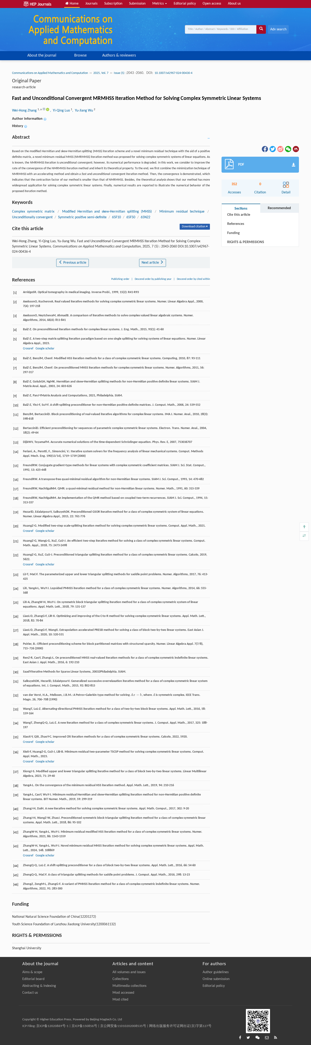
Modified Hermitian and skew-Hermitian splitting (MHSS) (107, 211)
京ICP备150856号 (84, 1026)
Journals (91, 3)
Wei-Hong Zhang (25, 110)
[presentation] (136, 695)
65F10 (116, 217)
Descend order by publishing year (153, 279)
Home (74, 3)
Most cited (120, 999)
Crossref (28, 348)
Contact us (30, 993)
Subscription (113, 3)
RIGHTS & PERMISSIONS (245, 242)
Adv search (278, 29)
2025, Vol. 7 (100, 73)
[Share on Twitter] (272, 149)
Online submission (216, 979)
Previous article (74, 263)
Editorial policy (185, 3)
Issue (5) (119, 73)
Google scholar (45, 348)
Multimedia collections (129, 986)
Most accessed (123, 993)
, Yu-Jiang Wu (83, 110)
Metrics (158, 3)
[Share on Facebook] (264, 149)
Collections (120, 979)
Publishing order (120, 279)
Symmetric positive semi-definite (82, 217)
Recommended (279, 208)
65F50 (130, 217)
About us (234, 3)
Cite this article (238, 215)
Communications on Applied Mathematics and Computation (50, 73)
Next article (151, 263)
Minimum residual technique (181, 211)
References (235, 224)
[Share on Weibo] (280, 149)
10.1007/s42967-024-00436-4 (173, 73)
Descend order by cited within (193, 279)
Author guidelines (216, 972)
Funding (233, 233)
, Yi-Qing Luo (60, 110)
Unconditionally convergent (32, 217)
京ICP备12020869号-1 (52, 1026)
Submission (137, 3)
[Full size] (304, 536)
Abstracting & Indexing (39, 986)
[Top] (304, 527)
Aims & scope (32, 972)
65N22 (145, 217)
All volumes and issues (128, 972)
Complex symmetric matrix (33, 211)
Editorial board (33, 979)
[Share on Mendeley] (295, 149)
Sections (241, 209)
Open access (212, 3)
